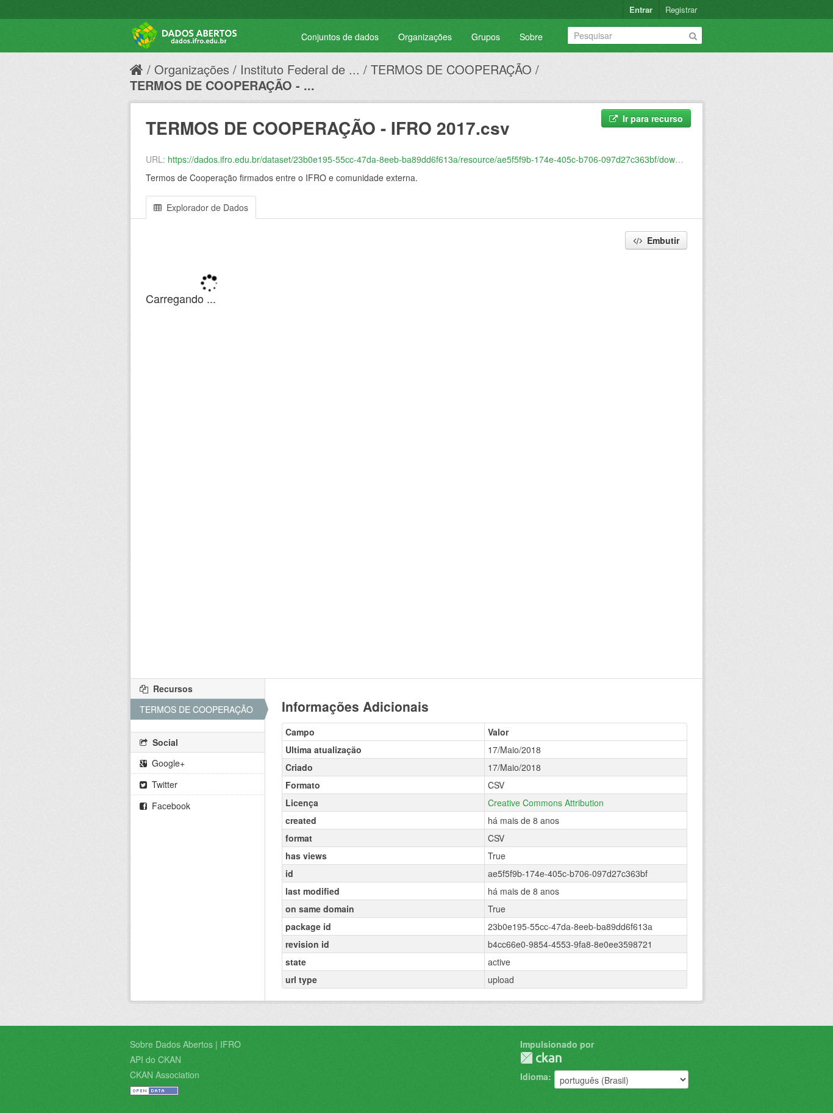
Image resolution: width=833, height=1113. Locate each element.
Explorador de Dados (206, 207)
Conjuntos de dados (340, 36)
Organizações (425, 36)
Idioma (534, 1076)
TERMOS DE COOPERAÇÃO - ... (222, 85)
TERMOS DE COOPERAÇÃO (451, 69)
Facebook (169, 806)
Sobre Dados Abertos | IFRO (185, 1044)
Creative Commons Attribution (546, 802)
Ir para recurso (651, 118)
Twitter (163, 784)
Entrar (640, 9)
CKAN (541, 1057)
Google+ (167, 763)
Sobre (531, 36)
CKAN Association (164, 1074)
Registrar (681, 9)
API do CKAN (155, 1059)
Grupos (485, 36)
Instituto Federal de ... (300, 69)
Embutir (662, 240)
